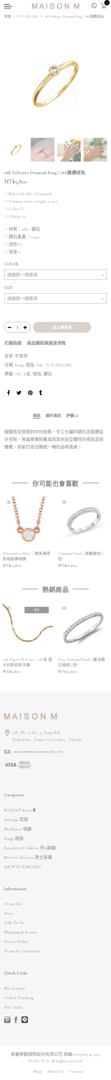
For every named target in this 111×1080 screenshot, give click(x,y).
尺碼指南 (13, 343)
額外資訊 (53, 416)
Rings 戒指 (24, 365)
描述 (36, 416)
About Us (12, 904)
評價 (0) (72, 416)
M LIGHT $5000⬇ (20, 810)
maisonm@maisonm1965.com (38, 751)
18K (18, 374)
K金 (26, 374)
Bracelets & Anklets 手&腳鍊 (30, 848)
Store (8, 913)
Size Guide (13, 1007)
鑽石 (47, 374)
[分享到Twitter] (19, 393)
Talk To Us (14, 922)
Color (11, 264)
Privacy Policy (16, 941)
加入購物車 (62, 327)
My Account (14, 988)
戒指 (37, 374)
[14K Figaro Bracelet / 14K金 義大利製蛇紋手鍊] (28, 628)
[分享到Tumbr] (40, 393)
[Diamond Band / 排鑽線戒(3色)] (83, 522)
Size (8, 287)
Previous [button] (13, 84)
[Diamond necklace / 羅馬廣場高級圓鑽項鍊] (28, 522)
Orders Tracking (18, 997)
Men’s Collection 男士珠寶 (28, 857)
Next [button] (97, 84)
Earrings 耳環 (16, 819)
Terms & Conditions (22, 951)
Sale (39, 365)
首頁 (7, 16)
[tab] (36, 416)
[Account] (94, 5)
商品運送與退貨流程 (46, 343)
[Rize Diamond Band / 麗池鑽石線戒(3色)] (83, 628)
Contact (77, 1071)
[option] (55, 83)
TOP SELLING (28, 16)
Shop (37, 1071)
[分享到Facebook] (8, 393)
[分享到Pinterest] (30, 393)
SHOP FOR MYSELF (22, 867)
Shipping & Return (20, 932)
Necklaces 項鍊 (18, 829)
